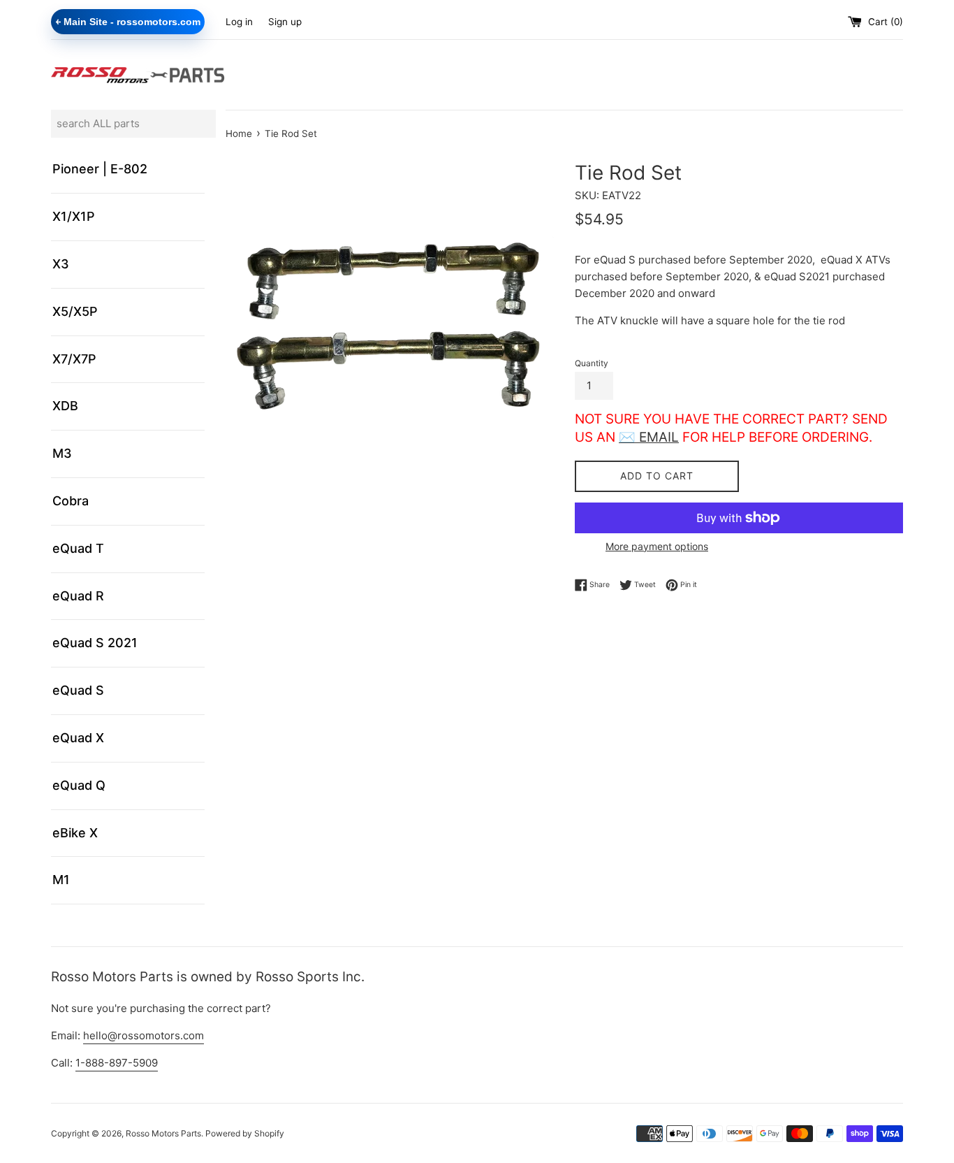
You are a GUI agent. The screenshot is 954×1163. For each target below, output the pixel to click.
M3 (62, 453)
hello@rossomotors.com (143, 1035)
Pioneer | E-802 (99, 168)
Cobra (70, 500)
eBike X (75, 832)
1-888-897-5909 (116, 1062)
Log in (239, 21)
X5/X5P (75, 311)
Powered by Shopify (244, 1133)
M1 (61, 879)
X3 (60, 264)
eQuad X (78, 737)
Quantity (591, 363)
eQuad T (78, 548)
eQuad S (78, 690)
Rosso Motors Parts (163, 1133)
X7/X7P (74, 359)
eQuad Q (78, 785)
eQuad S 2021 (95, 642)
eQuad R (78, 595)
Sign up (285, 21)
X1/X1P (73, 216)
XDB (65, 405)
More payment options (657, 546)
